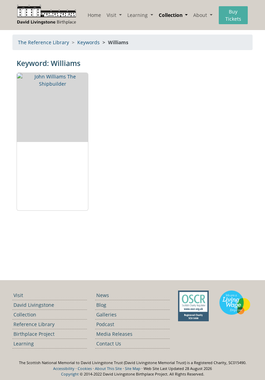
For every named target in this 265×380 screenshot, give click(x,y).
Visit (18, 295)
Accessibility (64, 368)
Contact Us (108, 343)
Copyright (70, 374)
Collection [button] (171, 15)
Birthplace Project (34, 334)
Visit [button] (112, 15)
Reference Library (34, 324)
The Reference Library (43, 42)
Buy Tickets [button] (233, 15)
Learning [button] (138, 15)
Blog (101, 305)
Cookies (85, 368)
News (102, 295)
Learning (23, 343)
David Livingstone (33, 305)
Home (94, 15)
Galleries (106, 314)
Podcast (105, 324)
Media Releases (114, 334)
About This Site (108, 368)
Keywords (88, 42)
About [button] (200, 15)
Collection (24, 314)
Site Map (132, 368)
